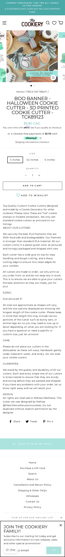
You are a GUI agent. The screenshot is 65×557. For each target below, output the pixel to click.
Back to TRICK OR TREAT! (34, 444)
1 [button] (31, 86)
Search (32, 473)
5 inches (15, 159)
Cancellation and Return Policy (32, 484)
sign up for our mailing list (33, 518)
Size (32, 154)
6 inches (50, 159)
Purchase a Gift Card (32, 468)
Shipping (20, 142)
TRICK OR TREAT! (36, 91)
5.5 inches (32, 159)
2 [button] (34, 86)
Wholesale (32, 496)
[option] (32, 8)
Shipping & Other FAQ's (32, 490)
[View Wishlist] (54, 23)
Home (20, 91)
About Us (32, 479)
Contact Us (32, 501)
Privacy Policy (32, 507)
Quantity (32, 168)
